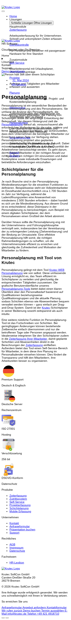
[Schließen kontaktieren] (7, 617)
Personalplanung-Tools (16, 288)
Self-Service (16, 62)
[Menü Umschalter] (3, 11)
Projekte (14, 77)
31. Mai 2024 (20, 80)
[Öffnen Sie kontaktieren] (3, 617)
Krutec (46, 307)
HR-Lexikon (19, 84)
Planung (14, 92)
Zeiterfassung (18, 29)
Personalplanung (12, 124)
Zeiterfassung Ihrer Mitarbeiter (28, 338)
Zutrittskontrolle (19, 44)
